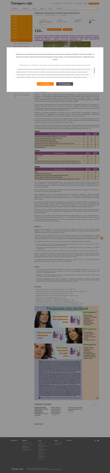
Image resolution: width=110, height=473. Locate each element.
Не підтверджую (64, 84)
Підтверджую (45, 84)
